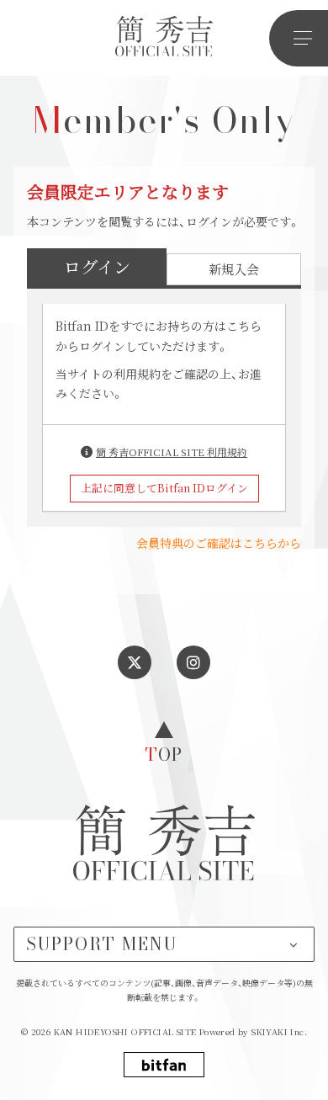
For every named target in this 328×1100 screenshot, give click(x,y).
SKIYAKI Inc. (279, 1031)
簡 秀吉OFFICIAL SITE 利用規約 (171, 451)
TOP (164, 752)
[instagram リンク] (193, 662)
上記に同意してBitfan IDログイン (164, 488)
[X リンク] (134, 662)
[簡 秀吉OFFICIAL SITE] (164, 38)
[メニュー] (298, 38)
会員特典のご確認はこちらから (218, 542)
